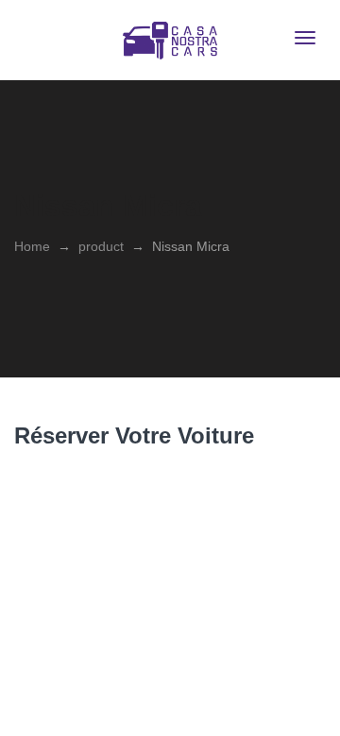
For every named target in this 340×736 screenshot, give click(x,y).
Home (32, 246)
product (101, 246)
